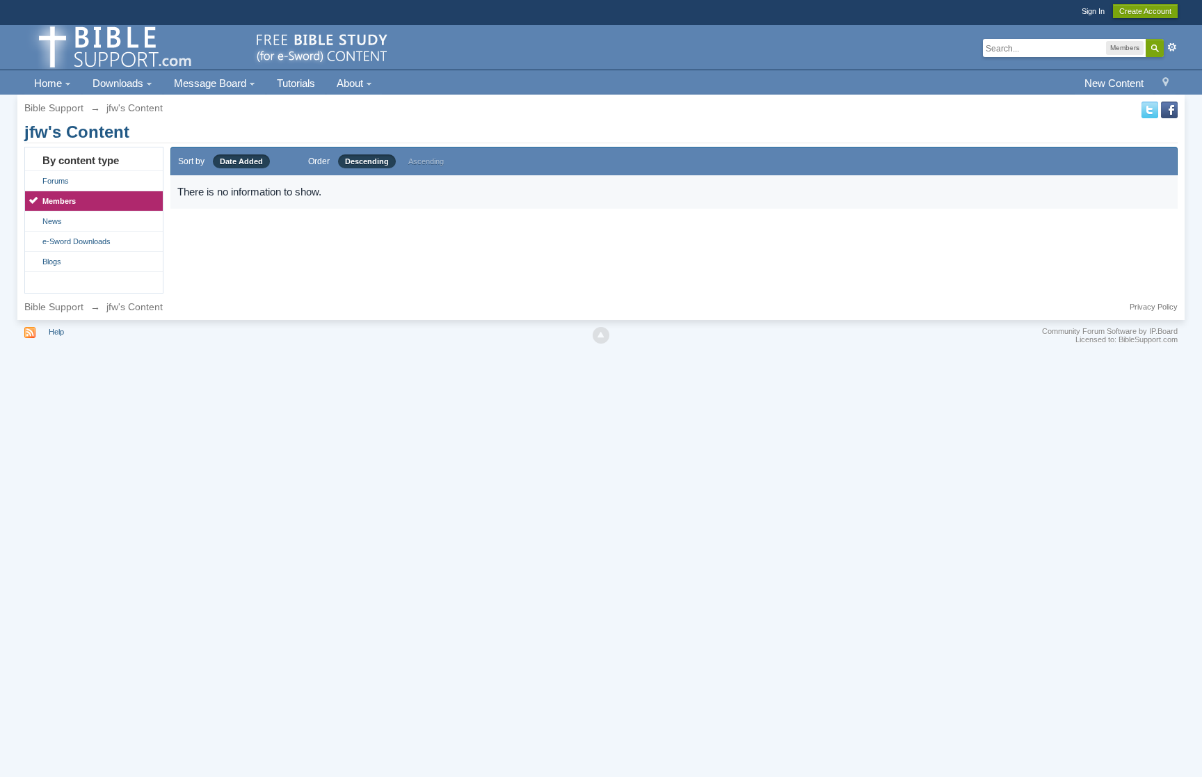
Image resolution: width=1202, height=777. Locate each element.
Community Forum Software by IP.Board (1110, 331)
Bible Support (53, 306)
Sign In (1093, 11)
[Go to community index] (210, 46)
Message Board (211, 83)
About (351, 83)
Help (56, 332)
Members (59, 201)
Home (49, 83)
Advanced (1172, 47)
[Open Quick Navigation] (1165, 84)
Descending (367, 161)
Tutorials (296, 83)
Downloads (119, 83)
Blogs (51, 261)
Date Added (241, 161)
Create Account (1145, 11)
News (52, 221)
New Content (1114, 83)
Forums (55, 181)
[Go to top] (601, 335)
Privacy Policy (1154, 307)
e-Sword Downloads (76, 241)
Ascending (426, 161)
